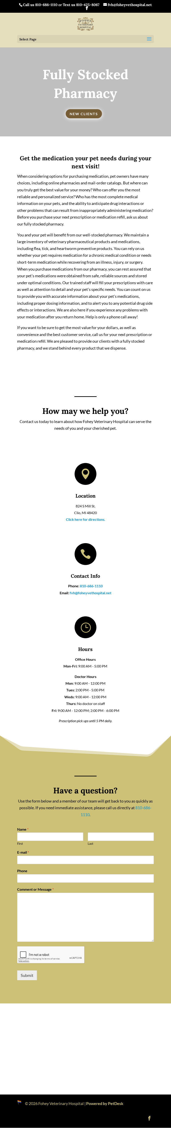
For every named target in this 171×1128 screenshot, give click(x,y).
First (20, 843)
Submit (27, 975)
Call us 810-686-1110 (40, 4)
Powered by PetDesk (104, 1103)
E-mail (23, 852)
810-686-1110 (91, 586)
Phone (22, 871)
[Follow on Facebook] (149, 1118)
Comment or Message (35, 889)
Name (22, 829)
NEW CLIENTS (84, 114)
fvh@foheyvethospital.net (90, 593)
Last (90, 843)
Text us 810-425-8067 (81, 4)
